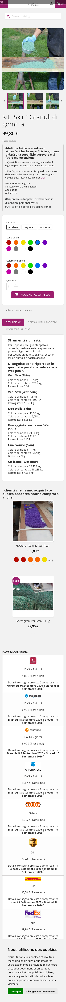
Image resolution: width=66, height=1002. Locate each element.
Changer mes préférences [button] (40, 991)
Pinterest (28, 310)
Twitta (18, 310)
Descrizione (13, 322)
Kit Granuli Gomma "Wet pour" (33, 545)
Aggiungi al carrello (32, 295)
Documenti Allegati (18, 329)
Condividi (8, 310)
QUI (43, 177)
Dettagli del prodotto (42, 322)
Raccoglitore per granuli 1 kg (33, 621)
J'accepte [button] (15, 991)
